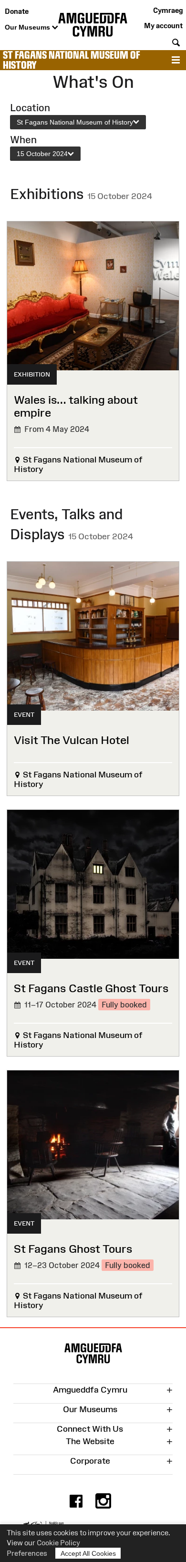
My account (163, 25)
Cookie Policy (58, 1543)
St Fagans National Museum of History (71, 60)
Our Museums (28, 27)
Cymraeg (168, 10)
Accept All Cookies (88, 1553)
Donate (17, 11)
